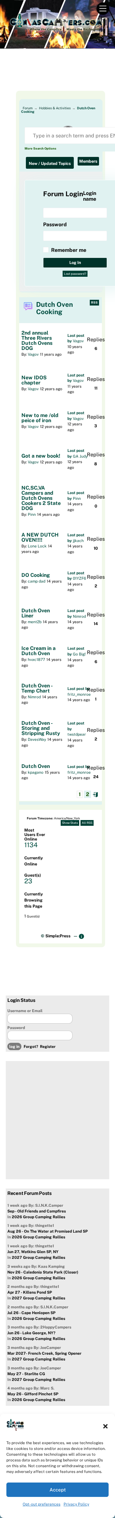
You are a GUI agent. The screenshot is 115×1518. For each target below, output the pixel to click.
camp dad (36, 581)
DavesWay (37, 739)
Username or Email (24, 1011)
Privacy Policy (76, 1504)
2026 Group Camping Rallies (38, 1217)
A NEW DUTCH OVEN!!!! (39, 537)
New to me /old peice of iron (39, 418)
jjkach (78, 540)
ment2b (35, 622)
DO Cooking (35, 575)
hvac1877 (36, 659)
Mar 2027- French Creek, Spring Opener (44, 1353)
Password (16, 1028)
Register (48, 1046)
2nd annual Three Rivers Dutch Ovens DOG (36, 340)
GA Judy (80, 456)
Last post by (78, 688)
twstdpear (76, 734)
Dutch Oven (35, 766)
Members (88, 161)
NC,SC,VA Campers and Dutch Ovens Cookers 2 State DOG (41, 498)
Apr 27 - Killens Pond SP (29, 1292)
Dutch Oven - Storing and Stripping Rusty (40, 728)
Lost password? (75, 273)
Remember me (68, 250)
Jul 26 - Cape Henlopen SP (31, 1313)
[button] (105, 1426)
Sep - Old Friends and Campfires (36, 1211)
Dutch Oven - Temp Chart (36, 688)
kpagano (35, 772)
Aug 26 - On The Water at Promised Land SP (47, 1231)
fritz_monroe (79, 694)
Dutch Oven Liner (35, 613)
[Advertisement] (57, 75)
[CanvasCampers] (56, 31)
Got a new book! (40, 456)
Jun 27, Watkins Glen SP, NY (32, 1252)
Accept (58, 1489)
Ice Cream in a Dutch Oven (38, 651)
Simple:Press (58, 935)
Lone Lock (37, 546)
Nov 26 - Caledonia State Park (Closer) (42, 1272)
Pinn (32, 514)
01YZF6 (79, 578)
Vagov (33, 354)
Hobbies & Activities (55, 108)
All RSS (87, 823)
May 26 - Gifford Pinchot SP (32, 1394)
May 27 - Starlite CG (26, 1374)
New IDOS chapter (34, 380)
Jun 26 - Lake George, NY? (31, 1333)
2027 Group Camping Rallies (38, 1257)
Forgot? (31, 1046)
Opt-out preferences (41, 1504)
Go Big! (79, 654)
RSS (94, 302)
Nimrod (79, 616)
